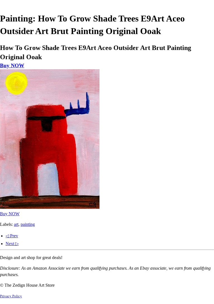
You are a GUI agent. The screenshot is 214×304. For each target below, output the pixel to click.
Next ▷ (12, 243)
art (16, 224)
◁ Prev (12, 235)
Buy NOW (12, 65)
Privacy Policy (11, 296)
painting (28, 224)
